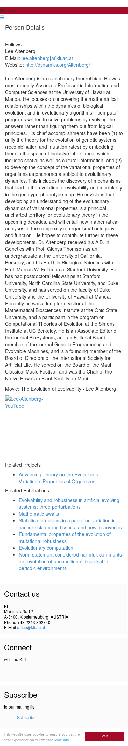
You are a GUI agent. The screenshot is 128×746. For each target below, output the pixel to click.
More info (61, 739)
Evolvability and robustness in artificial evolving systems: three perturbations (69, 503)
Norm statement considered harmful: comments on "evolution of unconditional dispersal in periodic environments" (70, 561)
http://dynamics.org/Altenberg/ (57, 64)
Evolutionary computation (46, 547)
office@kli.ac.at (31, 627)
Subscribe (26, 717)
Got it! (104, 736)
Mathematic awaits (39, 513)
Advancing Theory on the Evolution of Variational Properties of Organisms (59, 478)
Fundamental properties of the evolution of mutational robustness (65, 537)
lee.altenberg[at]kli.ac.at (47, 58)
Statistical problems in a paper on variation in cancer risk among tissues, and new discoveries (70, 524)
